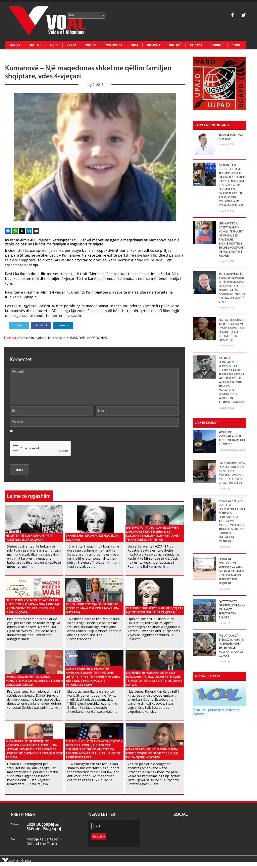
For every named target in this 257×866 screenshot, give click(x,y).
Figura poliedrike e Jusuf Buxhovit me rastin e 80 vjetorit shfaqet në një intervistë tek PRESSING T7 (231, 330)
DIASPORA (153, 45)
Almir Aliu (27, 338)
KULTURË (175, 45)
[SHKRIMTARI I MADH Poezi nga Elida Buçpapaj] (94, 523)
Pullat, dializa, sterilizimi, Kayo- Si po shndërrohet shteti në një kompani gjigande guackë (231, 645)
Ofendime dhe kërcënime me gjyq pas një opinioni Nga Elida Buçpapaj (154, 610)
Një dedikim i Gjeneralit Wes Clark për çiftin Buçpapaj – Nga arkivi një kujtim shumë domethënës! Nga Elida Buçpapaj (33, 606)
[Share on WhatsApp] (15, 231)
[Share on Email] (36, 231)
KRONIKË (217, 45)
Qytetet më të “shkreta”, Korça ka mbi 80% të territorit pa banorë (232, 609)
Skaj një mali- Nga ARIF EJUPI (231, 136)
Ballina (14, 45)
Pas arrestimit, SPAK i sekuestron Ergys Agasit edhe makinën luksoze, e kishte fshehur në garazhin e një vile (232, 473)
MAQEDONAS (96, 338)
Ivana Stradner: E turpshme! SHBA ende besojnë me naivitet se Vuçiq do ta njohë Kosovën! (152, 753)
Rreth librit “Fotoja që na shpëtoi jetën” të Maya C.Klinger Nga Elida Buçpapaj (92, 608)
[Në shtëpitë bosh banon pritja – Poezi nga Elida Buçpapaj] (34, 523)
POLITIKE (91, 45)
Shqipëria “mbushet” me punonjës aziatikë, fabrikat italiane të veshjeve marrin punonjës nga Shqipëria (232, 571)
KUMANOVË (75, 338)
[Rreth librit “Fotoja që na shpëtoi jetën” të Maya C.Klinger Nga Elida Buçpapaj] (94, 596)
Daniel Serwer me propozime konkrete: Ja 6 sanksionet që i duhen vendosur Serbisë (34, 681)
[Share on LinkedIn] (29, 231)
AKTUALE (35, 45)
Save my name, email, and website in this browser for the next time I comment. (57, 434)
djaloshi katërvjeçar (50, 338)
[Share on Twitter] (22, 231)
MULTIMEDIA (114, 45)
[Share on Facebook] (8, 231)
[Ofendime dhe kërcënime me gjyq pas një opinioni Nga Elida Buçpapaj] (154, 596)
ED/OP (54, 45)
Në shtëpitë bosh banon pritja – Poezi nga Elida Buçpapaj (31, 538)
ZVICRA (71, 45)
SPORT (236, 45)
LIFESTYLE (196, 45)
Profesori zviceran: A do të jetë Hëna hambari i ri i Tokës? (232, 438)
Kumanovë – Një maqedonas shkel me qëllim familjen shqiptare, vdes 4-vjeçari (88, 72)
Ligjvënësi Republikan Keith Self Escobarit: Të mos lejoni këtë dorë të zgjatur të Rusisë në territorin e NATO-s (154, 679)
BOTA (134, 45)
